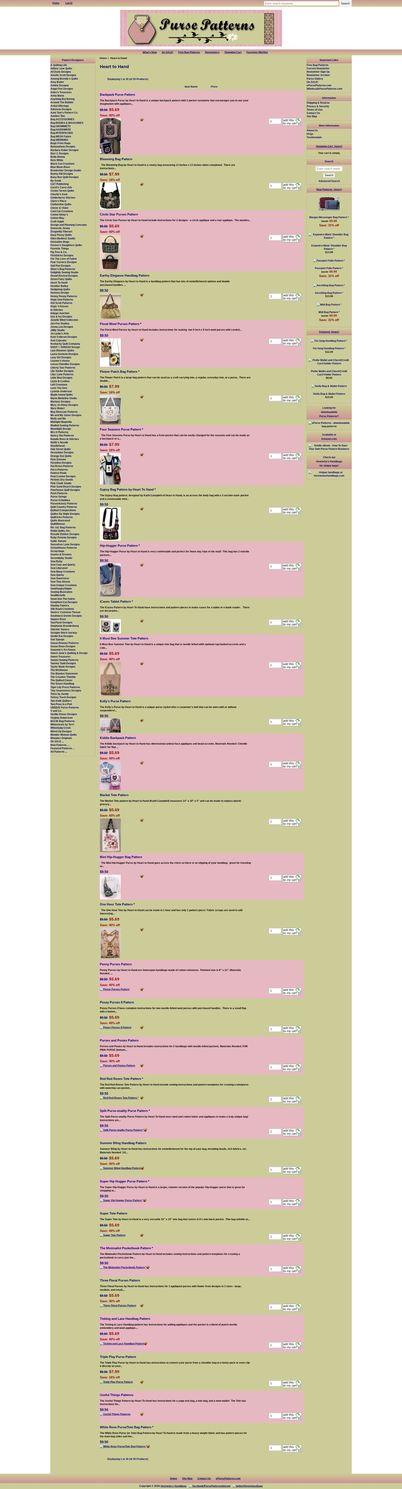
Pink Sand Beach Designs (65, 486)
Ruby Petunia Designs (63, 537)
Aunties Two (57, 116)
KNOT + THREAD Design (65, 347)
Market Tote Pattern (114, 795)
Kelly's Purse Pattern (115, 701)
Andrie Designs (59, 85)
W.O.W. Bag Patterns (62, 721)
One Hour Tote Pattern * (117, 904)
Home (103, 58)
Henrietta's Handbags (174, 1486)
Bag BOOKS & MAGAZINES (66, 122)
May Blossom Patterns (64, 411)
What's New (150, 52)
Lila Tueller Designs (62, 371)
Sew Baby (56, 561)
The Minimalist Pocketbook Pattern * (126, 1248)
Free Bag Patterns (189, 52)
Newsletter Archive (318, 75)
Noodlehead (57, 445)
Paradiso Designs (61, 462)
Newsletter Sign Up (318, 71)
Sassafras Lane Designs (65, 544)
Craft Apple (57, 221)
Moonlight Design (60, 428)
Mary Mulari (57, 408)
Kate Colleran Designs (63, 336)
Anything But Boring (62, 99)
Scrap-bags (57, 551)
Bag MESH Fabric (60, 136)
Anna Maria (57, 95)
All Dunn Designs (60, 71)
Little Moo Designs (61, 377)
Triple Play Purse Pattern (118, 1357)
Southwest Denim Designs (66, 615)
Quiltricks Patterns (61, 517)
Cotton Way (57, 218)
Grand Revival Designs (64, 275)
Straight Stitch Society (63, 632)
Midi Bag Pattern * (329, 312)
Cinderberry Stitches (62, 197)
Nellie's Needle (59, 442)
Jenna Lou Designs (61, 326)
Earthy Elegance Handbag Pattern (124, 275)
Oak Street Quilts (60, 449)
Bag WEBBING (59, 139)
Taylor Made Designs (62, 666)
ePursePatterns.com (319, 85)
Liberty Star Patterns (62, 367)
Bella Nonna (57, 156)
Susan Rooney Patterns (64, 643)
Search (329, 161)
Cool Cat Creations (61, 211)
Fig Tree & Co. (58, 252)
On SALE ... (57, 741)
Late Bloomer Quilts (62, 350)
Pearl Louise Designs (63, 476)
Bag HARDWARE (60, 129)
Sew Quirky (57, 575)
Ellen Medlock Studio (62, 238)
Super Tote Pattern (113, 1213)
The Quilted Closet (61, 680)
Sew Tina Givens (60, 581)
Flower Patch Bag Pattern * (119, 371)
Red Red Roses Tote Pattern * (121, 1078)
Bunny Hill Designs (61, 173)
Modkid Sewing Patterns (64, 425)
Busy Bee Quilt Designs (64, 177)
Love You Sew (58, 388)
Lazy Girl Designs (60, 357)
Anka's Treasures (61, 92)
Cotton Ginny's (59, 214)
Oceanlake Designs (62, 452)
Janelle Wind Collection (64, 319)
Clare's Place (58, 201)
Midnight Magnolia (61, 421)
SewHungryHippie (61, 588)
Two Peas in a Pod (61, 704)
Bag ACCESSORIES (62, 119)
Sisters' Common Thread (65, 612)
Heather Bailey (59, 286)
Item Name (191, 86)
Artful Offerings (59, 105)
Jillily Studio (57, 330)
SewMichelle (57, 595)
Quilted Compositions (63, 510)
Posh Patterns (58, 493)
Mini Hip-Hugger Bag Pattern (121, 857)
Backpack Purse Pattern (117, 94)
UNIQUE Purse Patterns (64, 707)
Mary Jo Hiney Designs (64, 405)
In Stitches (56, 309)
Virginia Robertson (61, 717)
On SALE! (167, 52)
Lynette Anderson (61, 391)
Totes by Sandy (59, 693)
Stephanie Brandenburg (64, 625)
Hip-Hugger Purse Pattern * (120, 545)
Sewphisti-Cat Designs (63, 602)
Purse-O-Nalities (60, 500)
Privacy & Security (318, 106)
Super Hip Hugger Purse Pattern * (124, 1181)
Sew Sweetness (59, 578)
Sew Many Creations (62, 571)
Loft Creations (58, 384)
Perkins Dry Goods (61, 479)
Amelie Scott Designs (63, 75)
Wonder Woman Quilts (63, 734)
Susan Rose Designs (62, 646)
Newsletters (212, 52)
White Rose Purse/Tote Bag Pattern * (126, 1427)
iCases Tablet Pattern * (116, 601)
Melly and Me (58, 418)
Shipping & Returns (318, 102)
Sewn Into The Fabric (62, 598)
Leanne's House (60, 360)
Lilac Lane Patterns (61, 374)
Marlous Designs (60, 401)
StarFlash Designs (61, 622)
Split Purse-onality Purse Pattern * (125, 1111)
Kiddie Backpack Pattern (118, 738)
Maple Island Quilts (61, 394)
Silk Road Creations (62, 608)
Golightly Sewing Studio (64, 272)
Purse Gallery (315, 78)
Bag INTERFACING (61, 132)
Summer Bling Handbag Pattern (123, 1143)
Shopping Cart (232, 52)
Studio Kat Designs (61, 636)
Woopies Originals (61, 738)
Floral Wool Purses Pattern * (120, 324)
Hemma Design (59, 292)
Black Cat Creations (62, 163)
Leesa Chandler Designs (65, 364)
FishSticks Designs (61, 255)
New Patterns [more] (329, 189)
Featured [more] (329, 331)
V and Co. (56, 710)
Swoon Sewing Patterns (64, 660)
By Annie (55, 180)
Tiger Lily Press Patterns (65, 687)
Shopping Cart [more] (329, 146)
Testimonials (314, 137)
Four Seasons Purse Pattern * (121, 429)
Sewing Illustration (61, 591)
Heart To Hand (58, 282)
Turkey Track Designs (63, 697)
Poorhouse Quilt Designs (65, 490)
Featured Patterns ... (62, 748)
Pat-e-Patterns (59, 469)
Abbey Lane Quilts (61, 68)
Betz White (56, 160)
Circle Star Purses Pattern (119, 214)
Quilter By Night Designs (65, 513)
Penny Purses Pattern (116, 964)
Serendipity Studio (61, 558)
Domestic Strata (60, 228)
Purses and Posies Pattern (119, 1040)
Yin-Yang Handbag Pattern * (329, 348)
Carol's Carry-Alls (61, 187)
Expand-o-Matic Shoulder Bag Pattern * (329, 247)
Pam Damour (58, 459)
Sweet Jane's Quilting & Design (69, 653)
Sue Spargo (57, 639)
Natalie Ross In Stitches (64, 439)
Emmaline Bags (59, 241)
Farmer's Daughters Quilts (66, 245)
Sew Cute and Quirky (62, 564)
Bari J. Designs (59, 153)
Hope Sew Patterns (61, 299)
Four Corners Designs (63, 262)
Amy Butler (57, 82)
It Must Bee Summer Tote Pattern (124, 638)
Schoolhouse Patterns (63, 547)
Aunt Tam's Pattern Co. (64, 112)
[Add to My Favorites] (142, 120)
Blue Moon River (60, 167)
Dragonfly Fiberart (61, 231)
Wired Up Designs (61, 731)
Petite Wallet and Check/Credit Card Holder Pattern (329, 373)
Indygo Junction (59, 313)
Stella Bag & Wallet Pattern (329, 393)
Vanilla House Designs (63, 714)
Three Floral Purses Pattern (120, 1280)
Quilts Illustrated (60, 520)
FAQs (310, 134)
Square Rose (58, 619)
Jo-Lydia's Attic (59, 333)
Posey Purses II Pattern (117, 1002)
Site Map (312, 116)
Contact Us (313, 113)
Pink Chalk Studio (60, 483)
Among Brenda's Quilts (64, 78)
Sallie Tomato (58, 541)
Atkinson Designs (61, 109)
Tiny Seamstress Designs (65, 690)
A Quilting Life (58, 65)
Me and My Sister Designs (65, 415)
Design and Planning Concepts (68, 224)
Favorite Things (59, 248)
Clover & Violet (59, 207)
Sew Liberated (58, 568)
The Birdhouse (59, 670)
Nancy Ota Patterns (62, 435)
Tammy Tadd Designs (63, 663)
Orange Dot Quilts (61, 456)
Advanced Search (329, 181)
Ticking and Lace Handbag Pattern (125, 1318)
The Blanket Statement (64, 673)
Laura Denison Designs (64, 354)
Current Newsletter (318, 68)
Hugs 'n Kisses (59, 306)
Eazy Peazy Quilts (61, 234)
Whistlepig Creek (60, 727)
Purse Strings (58, 496)
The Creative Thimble (63, 677)
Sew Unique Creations (63, 585)
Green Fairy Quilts (61, 279)
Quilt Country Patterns (63, 506)
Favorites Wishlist (257, 52)
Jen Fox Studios (60, 323)
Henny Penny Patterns (63, 296)
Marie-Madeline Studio (63, 398)
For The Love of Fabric (63, 258)
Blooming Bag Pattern (116, 159)
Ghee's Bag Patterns (62, 269)
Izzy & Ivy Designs (61, 316)
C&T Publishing (59, 184)
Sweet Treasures (60, 656)
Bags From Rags (60, 143)
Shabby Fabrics (59, 605)
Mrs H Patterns (59, 432)
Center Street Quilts (62, 190)
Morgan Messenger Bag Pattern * (329, 217)
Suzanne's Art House (63, 649)
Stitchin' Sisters (59, 629)
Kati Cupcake (58, 340)
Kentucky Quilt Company (65, 343)
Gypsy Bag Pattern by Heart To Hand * (128, 489)
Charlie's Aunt (58, 194)
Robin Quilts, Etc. (60, 530)
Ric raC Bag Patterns (63, 527)
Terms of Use (315, 109)
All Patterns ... (58, 751)
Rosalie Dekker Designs (64, 534)
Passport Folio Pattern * (329, 268)
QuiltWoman (57, 523)
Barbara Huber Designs (64, 150)
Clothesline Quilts (60, 204)
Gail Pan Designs (60, 265)
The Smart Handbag (62, 683)
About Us (312, 130)
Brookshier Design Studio (65, 170)
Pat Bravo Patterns (61, 466)
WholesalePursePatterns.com (324, 88)
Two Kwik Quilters (61, 700)
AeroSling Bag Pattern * (329, 292)
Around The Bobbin (61, 102)
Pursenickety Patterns (63, 503)
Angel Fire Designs (61, 88)
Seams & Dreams (61, 554)
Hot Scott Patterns (61, 303)
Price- (214, 86)
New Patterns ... (59, 745)
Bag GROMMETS (60, 126)
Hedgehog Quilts (60, 289)
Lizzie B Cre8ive (60, 381)
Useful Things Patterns (116, 1395)
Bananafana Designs (62, 146)
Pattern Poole (58, 473)
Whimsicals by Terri (62, 724)
